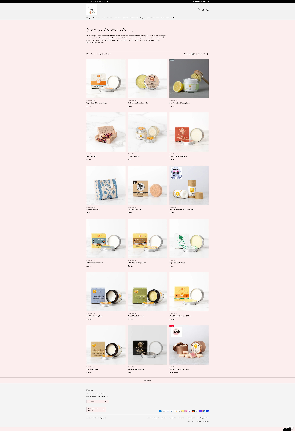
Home (103, 18)
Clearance (117, 18)
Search (148, 418)
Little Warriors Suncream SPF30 (179, 316)
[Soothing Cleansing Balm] (106, 291)
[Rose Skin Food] (106, 132)
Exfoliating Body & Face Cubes (179, 369)
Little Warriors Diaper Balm (137, 263)
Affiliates (199, 421)
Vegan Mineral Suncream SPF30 (96, 103)
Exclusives (134, 18)
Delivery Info (156, 418)
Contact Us (206, 421)
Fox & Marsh (93, 418)
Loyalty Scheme (190, 421)
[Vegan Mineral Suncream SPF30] (106, 78)
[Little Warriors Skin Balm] (106, 238)
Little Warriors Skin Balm (94, 263)
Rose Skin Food (91, 156)
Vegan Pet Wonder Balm (177, 263)
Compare (187, 54)
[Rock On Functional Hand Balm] (147, 78)
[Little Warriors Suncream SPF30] (189, 291)
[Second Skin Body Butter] (147, 291)
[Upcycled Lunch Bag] (106, 185)
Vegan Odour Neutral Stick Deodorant (181, 209)
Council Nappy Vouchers (203, 418)
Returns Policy (172, 418)
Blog (141, 18)
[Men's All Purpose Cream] (147, 345)
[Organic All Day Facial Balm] (189, 132)
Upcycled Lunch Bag (92, 209)
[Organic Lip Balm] (147, 132)
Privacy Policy (181, 418)
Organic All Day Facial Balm (178, 156)
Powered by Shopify (101, 418)
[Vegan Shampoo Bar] (147, 185)
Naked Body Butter (92, 369)
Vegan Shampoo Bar (134, 209)
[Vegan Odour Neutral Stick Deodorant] (189, 185)
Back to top (147, 380)
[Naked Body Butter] (106, 345)
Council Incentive (153, 18)
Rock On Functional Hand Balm (138, 103)
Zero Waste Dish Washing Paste (179, 103)
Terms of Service (191, 418)
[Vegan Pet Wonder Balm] (189, 238)
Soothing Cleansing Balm (94, 316)
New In (109, 18)
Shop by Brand (91, 18)
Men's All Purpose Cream (136, 369)
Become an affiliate (168, 18)
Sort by (98, 54)
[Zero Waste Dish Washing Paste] (189, 78)
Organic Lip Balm (133, 156)
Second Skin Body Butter (136, 316)
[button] (207, 9)
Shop (125, 18)
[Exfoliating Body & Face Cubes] (189, 345)
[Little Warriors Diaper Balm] (147, 238)
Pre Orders (163, 418)
